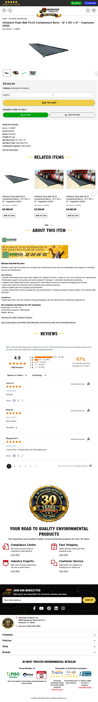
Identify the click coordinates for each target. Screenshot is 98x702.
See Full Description (10, 150)
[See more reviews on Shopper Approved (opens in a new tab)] (22, 401)
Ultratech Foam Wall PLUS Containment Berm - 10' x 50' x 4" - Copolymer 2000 (16, 199)
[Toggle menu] (4, 10)
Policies (6, 640)
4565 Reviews (20, 367)
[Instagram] (63, 608)
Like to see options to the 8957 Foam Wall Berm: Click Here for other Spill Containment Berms (38, 322)
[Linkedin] (56, 608)
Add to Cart (9, 215)
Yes (13, 137)
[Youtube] (41, 608)
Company (7, 634)
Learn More (15, 555)
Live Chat (91, 3)
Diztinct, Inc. (63, 698)
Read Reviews (57, 689)
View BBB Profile (85, 687)
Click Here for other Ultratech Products (16, 317)
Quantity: (6, 95)
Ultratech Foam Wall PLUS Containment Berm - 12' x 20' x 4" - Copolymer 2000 (47, 199)
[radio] (49, 357)
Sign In (81, 19)
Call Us (77, 3)
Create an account (79, 32)
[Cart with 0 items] (94, 10)
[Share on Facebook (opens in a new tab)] (14, 401)
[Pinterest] (49, 608)
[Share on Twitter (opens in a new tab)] (18, 401)
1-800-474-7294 (73, 115)
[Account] (88, 10)
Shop (5, 646)
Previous (1, 73)
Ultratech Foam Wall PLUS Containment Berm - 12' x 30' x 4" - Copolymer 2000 (79, 199)
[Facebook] (34, 608)
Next (96, 73)
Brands (6, 652)
